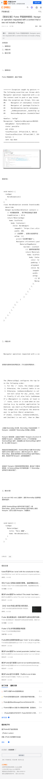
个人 (40, 11)
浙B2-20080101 (21, 771)
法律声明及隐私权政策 (8, 767)
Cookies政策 (18, 767)
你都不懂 (4, 634)
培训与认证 (21, 760)
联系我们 (21, 755)
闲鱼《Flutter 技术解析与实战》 (12, 737)
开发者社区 (8, 760)
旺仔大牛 (4, 600)
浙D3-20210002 (20, 773)
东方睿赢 (4, 589)
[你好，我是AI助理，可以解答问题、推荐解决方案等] (32, 7)
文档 (3, 760)
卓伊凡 (3, 577)
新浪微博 (11, 750)
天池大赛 (14, 760)
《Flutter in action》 (8, 733)
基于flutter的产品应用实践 (10, 729)
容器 (10, 556)
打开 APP (37, 3)
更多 (3, 742)
